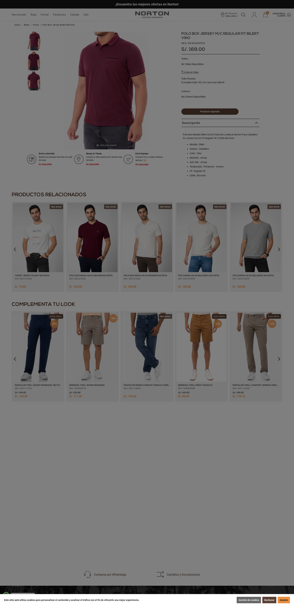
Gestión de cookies (249, 600)
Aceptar (284, 600)
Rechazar (269, 600)
